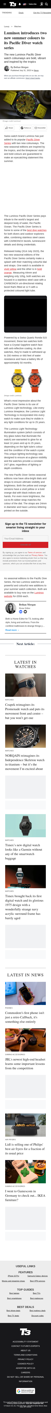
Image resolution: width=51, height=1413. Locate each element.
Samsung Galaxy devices (37, 1276)
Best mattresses (36, 1298)
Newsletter (42, 128)
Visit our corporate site (34, 1403)
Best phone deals (13, 1311)
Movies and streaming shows (13, 1281)
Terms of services (35, 553)
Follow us (27, 128)
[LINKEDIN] (21, 611)
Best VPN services (37, 1281)
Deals (21, 13)
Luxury (6, 26)
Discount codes (37, 1316)
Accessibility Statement (25, 1342)
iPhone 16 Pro (13, 1276)
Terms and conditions (25, 1355)
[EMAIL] (26, 611)
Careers (25, 1372)
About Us (25, 1350)
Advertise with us (25, 1368)
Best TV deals (13, 1316)
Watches (17, 26)
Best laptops (14, 1293)
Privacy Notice (37, 555)
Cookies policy (26, 1364)
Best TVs (36, 1293)
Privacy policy (25, 1359)
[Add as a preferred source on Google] (25, 1391)
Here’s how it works (33, 78)
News (36, 70)
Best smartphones (14, 1298)
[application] (25, 311)
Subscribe (33, 4)
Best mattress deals (38, 1311)
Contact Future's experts (25, 1346)
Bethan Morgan (21, 67)
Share (11, 128)
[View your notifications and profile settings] (19, 4)
